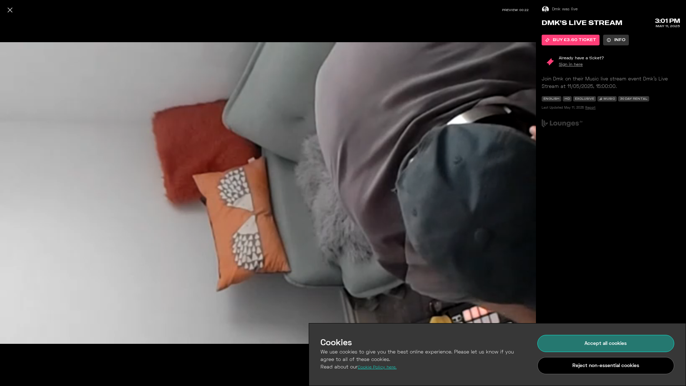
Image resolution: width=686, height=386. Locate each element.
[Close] (10, 10)
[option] (571, 40)
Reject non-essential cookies (605, 365)
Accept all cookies (606, 343)
